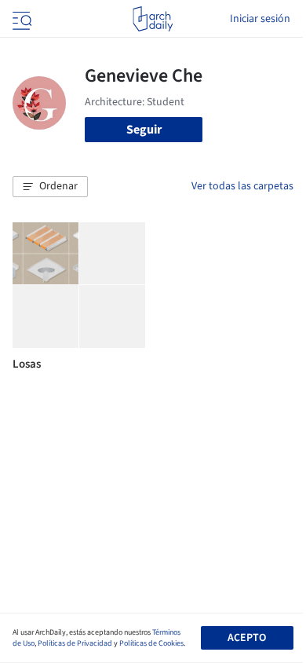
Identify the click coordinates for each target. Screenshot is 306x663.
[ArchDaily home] (153, 18)
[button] (50, 187)
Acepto (247, 638)
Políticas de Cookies (151, 643)
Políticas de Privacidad (75, 643)
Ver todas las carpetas (242, 186)
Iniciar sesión (260, 18)
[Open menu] (20, 19)
